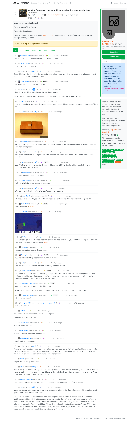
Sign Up (123, 3)
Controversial (30, 50)
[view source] (42, 18)
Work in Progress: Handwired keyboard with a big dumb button (59, 10)
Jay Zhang (114, 130)
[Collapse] (15, 55)
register (35, 44)
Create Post (47, 3)
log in (27, 44)
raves (46, 242)
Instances (97, 418)
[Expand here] (23, 13)
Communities (36, 3)
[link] (35, 18)
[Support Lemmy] (70, 3)
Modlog (118, 162)
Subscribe (114, 52)
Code (111, 418)
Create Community (61, 3)
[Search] (111, 3)
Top (21, 50)
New (40, 50)
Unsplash (105, 132)
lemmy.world (32, 13)
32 (31, 18)
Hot (15, 50)
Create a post (114, 57)
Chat (53, 50)
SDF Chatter (23, 3)
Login (116, 3)
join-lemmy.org (120, 418)
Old (45, 50)
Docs (105, 418)
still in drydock (48, 35)
